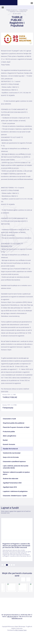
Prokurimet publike (9, 431)
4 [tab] (9, 565)
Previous (23, 579)
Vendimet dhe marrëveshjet (11, 453)
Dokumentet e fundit (9, 419)
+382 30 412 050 (11, 616)
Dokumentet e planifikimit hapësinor (14, 461)
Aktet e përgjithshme (9, 436)
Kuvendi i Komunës (9, 444)
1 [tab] (2, 565)
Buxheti (5, 440)
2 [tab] (4, 565)
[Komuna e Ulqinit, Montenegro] (8, 2)
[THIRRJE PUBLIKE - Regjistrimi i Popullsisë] (17, 39)
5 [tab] (11, 565)
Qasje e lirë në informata (11, 457)
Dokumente (24, 10)
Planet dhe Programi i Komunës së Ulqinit (16, 427)
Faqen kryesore (12, 10)
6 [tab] (14, 565)
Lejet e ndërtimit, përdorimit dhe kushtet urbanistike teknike (15, 467)
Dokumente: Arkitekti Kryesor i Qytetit (15, 496)
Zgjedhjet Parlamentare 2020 (12, 483)
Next (28, 579)
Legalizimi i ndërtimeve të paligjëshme (15, 491)
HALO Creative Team (21, 630)
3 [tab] (7, 565)
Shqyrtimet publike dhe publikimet (13, 423)
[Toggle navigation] (32, 3)
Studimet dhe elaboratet (10, 478)
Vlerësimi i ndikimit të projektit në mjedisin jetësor (16, 473)
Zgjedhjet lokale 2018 (10, 487)
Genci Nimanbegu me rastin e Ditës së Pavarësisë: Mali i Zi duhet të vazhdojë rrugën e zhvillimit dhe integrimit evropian (17, 545)
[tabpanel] (17, 539)
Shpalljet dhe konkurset (18, 11)
